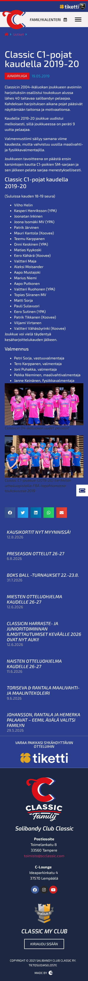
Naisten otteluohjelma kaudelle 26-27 (34, 663)
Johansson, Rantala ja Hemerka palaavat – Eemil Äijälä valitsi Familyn (43, 720)
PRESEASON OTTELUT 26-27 (35, 553)
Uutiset (18, 34)
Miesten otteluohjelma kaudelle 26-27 (34, 599)
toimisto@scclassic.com (44, 855)
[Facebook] (35, 890)
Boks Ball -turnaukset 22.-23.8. (43, 575)
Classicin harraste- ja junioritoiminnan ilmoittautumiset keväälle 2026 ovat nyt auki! (44, 631)
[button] (17, 76)
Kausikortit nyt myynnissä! (39, 532)
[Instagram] (44, 890)
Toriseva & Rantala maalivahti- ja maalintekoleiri (43, 690)
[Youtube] (53, 890)
